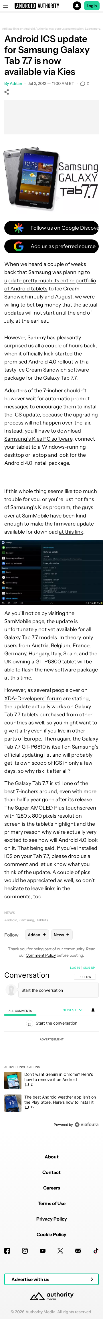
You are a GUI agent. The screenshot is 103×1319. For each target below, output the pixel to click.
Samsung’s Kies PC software (38, 439)
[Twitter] (60, 1251)
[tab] (20, 1010)
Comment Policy (41, 955)
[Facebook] (7, 1251)
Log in (75, 967)
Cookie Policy (51, 1234)
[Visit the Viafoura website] (86, 1124)
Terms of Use (52, 1203)
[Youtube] (42, 1251)
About (52, 1157)
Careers (51, 1188)
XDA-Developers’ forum (33, 698)
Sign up (89, 967)
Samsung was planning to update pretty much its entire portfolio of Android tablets (50, 280)
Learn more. (93, 29)
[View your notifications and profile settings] (93, 1010)
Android (10, 920)
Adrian (16, 83)
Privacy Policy (51, 1219)
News (9, 913)
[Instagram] (25, 1251)
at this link (71, 532)
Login (92, 5)
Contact (51, 1172)
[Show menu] (5, 6)
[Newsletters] (78, 1251)
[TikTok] (96, 1251)
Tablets (42, 920)
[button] (51, 6)
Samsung (26, 920)
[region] (51, 1047)
